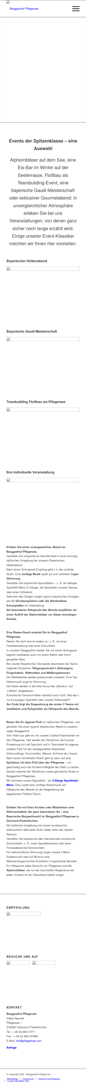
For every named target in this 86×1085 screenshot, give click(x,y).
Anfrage (11, 1047)
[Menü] (74, 8)
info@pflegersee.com (29, 1041)
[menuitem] (74, 8)
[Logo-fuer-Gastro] (35, 8)
